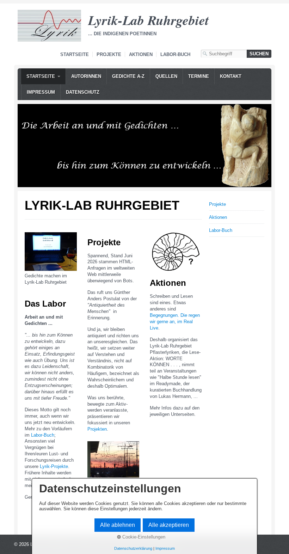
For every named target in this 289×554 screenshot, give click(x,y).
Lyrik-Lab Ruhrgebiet (148, 20)
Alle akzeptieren (168, 525)
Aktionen (141, 54)
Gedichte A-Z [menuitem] (128, 76)
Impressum (165, 548)
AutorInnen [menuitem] (86, 76)
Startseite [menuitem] (40, 76)
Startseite (74, 54)
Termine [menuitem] (198, 76)
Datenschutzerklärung (133, 548)
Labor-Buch (175, 54)
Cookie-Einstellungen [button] (143, 537)
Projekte (109, 54)
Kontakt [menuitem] (230, 76)
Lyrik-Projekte (54, 466)
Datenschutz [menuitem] (82, 92)
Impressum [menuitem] (41, 92)
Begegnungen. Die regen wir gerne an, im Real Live (175, 322)
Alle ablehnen (117, 525)
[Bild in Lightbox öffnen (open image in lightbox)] (51, 251)
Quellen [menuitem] (166, 76)
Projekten (97, 429)
